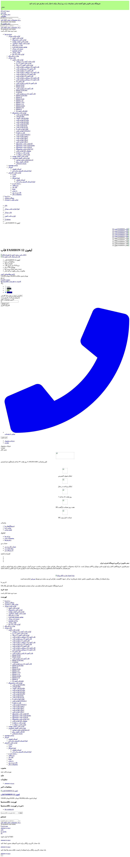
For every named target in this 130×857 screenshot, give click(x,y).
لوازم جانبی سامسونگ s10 (24, 143)
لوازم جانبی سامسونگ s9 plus (25, 145)
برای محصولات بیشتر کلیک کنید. (11, 20)
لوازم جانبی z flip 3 (22, 142)
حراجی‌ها (7, 536)
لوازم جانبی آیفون (17, 38)
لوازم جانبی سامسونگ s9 (24, 147)
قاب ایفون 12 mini (21, 111)
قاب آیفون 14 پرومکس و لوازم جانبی (27, 78)
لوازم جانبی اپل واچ (18, 54)
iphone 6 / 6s (20, 107)
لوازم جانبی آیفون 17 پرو (23, 63)
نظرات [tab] (7, 443)
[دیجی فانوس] (5, 14)
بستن (3, 7)
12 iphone (19, 92)
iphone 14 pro (20, 86)
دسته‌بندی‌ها (8, 34)
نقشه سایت (8, 530)
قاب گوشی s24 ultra (22, 118)
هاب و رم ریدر (16, 192)
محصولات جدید (9, 538)
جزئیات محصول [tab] (10, 441)
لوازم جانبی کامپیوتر (14, 172)
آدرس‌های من (9, 550)
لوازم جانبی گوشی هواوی (20, 41)
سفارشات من (9, 548)
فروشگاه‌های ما (9, 526)
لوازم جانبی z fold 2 (22, 136)
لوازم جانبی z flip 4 (22, 140)
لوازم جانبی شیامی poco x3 (24, 160)
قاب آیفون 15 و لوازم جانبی (24, 76)
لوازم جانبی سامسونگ (19, 40)
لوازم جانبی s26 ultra (22, 114)
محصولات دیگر (17, 194)
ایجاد (21, 813)
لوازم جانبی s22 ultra (22, 122)
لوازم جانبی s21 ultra (22, 123)
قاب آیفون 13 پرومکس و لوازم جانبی (27, 79)
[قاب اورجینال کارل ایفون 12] (65, 257)
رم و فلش (15, 185)
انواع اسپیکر (16, 178)
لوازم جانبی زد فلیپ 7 (23, 154)
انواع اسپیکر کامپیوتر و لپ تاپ (21, 171)
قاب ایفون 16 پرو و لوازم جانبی (25, 69)
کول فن (14, 187)
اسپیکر (10, 167)
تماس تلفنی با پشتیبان (11, 200)
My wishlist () (9, 809)
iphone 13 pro (20, 85)
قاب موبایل (11, 58)
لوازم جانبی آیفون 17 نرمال (24, 65)
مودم (13, 189)
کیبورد (14, 174)
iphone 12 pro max (21, 90)
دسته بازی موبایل (17, 49)
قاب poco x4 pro (21, 163)
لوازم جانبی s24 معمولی (23, 151)
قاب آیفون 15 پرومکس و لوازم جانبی (27, 72)
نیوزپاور (33, 579)
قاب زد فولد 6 (20, 133)
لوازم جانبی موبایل (14, 36)
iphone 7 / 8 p (20, 102)
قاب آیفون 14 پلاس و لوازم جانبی (26, 83)
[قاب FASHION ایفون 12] (120, 229)
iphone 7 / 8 (19, 100)
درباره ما (7, 196)
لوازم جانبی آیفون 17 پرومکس (25, 61)
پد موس (14, 191)
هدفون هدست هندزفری (19, 47)
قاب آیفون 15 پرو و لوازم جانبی (25, 74)
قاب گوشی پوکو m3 (22, 162)
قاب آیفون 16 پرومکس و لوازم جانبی (27, 67)
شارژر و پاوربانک (17, 45)
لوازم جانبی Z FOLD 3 (23, 134)
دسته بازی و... (16, 183)
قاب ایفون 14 (20, 81)
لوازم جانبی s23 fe (21, 125)
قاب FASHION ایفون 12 (10, 794)
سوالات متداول (9, 198)
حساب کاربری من (10, 547)
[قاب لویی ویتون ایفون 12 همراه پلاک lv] (65, 255)
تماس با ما (8, 528)
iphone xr (19, 109)
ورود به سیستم (9, 783)
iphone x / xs (20, 104)
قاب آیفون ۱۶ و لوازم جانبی (24, 70)
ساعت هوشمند (17, 50)
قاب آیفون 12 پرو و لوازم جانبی (25, 94)
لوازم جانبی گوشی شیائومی (21, 43)
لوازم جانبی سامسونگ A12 (24, 149)
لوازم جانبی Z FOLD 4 (23, 131)
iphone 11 (19, 97)
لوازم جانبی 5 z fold (22, 129)
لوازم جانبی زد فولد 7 (22, 152)
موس (14, 176)
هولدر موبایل (16, 52)
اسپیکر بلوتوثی (16, 169)
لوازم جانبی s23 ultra (22, 120)
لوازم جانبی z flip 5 (22, 138)
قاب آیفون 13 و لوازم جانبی (24, 88)
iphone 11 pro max (21, 95)
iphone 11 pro (20, 99)
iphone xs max (20, 106)
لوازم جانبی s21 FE (22, 127)
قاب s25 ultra (20, 116)
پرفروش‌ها (8, 540)
